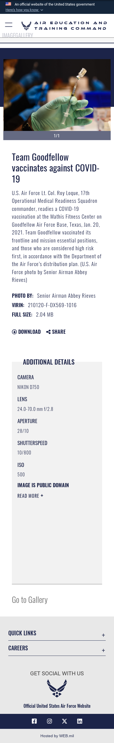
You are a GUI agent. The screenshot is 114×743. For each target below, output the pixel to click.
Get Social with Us (57, 673)
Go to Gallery (30, 599)
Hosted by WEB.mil (57, 736)
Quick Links (22, 633)
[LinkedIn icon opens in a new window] (80, 721)
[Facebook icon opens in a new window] (34, 721)
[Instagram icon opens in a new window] (49, 721)
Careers (18, 648)
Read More (29, 495)
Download (29, 331)
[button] (25, 10)
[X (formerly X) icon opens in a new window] (64, 721)
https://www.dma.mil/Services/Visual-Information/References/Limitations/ (51, 574)
